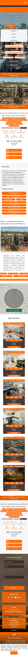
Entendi (14, 653)
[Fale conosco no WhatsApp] (9, 597)
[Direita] (26, 91)
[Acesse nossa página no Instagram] (12, 597)
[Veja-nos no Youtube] (16, 597)
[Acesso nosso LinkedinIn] (19, 597)
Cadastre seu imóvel (14, 622)
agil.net (19, 638)
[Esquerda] (1, 91)
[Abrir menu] (25, 3)
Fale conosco (14, 626)
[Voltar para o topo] (3, 642)
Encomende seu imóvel (14, 624)
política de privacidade (6, 650)
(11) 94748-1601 (15, 13)
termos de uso (15, 650)
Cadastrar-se (14, 588)
